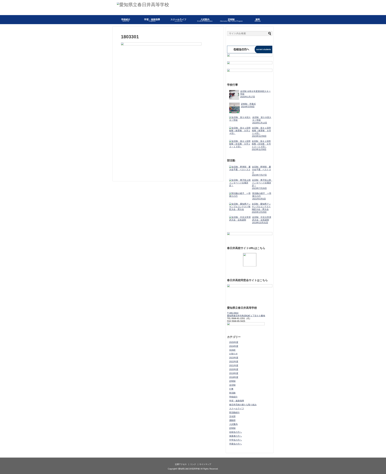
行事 (231, 389)
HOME (232, 350)
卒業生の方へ (235, 444)
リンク (193, 464)
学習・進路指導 (236, 400)
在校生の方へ (235, 432)
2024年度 (233, 346)
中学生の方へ (235, 440)
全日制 (232, 385)
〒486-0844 (232, 313)
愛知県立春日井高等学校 (189, 469)
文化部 (232, 416)
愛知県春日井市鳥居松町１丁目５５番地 (246, 315)
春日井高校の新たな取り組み (243, 404)
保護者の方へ (235, 436)
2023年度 (233, 357)
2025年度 (233, 342)
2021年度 (233, 365)
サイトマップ (205, 464)
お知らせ (233, 353)
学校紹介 (233, 397)
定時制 (232, 381)
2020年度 (233, 369)
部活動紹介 (234, 412)
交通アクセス (181, 464)
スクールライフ (236, 408)
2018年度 (233, 377)
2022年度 (233, 361)
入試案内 (233, 424)
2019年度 (233, 373)
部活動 (232, 393)
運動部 (232, 420)
